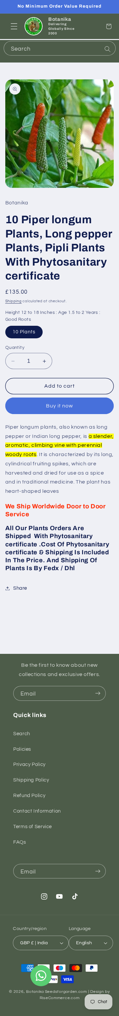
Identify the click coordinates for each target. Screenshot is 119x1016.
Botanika (35, 992)
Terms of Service (32, 826)
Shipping (13, 301)
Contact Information (37, 811)
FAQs (19, 842)
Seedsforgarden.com (66, 992)
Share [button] (20, 588)
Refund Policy (29, 795)
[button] (13, 26)
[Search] (107, 49)
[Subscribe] (97, 693)
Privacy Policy (29, 764)
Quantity (14, 347)
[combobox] (60, 48)
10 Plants (24, 331)
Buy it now (59, 405)
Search (21, 733)
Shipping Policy (31, 780)
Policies (22, 749)
